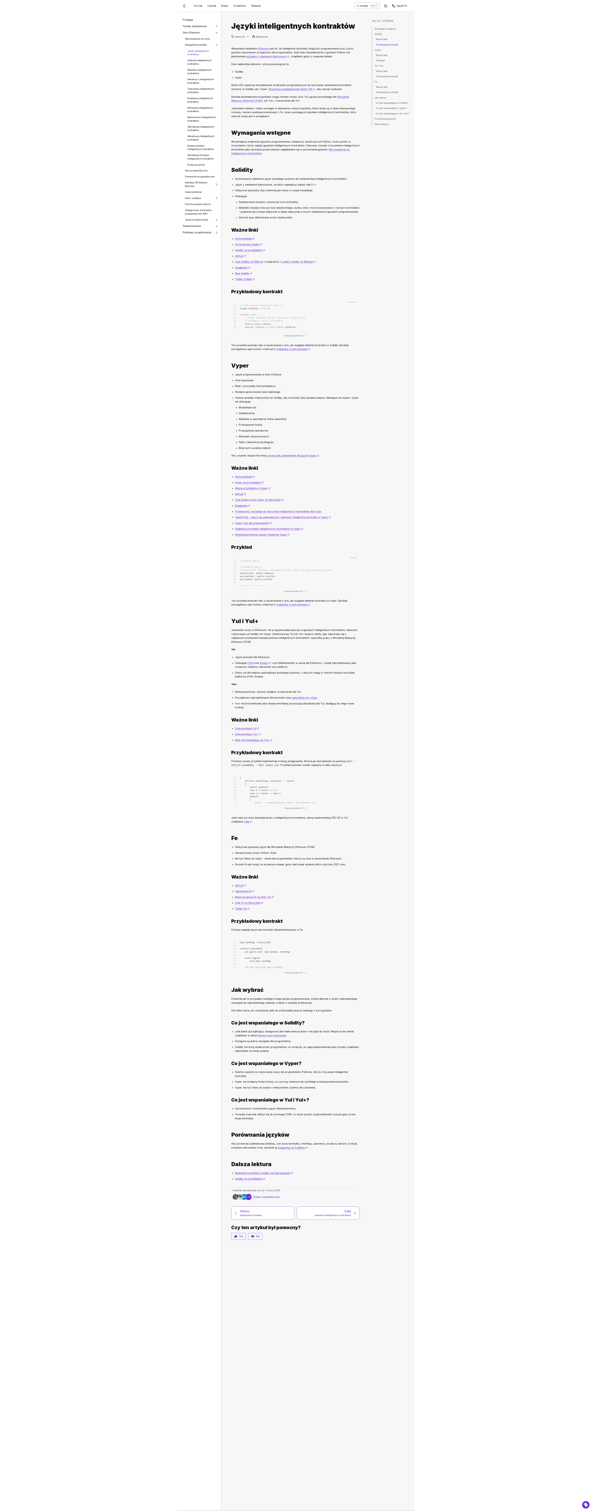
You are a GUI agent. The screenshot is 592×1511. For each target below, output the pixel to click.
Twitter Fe (242, 908)
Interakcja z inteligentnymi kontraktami (200, 81)
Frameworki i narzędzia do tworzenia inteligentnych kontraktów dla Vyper (278, 511)
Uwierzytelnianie (193, 192)
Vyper (378, 50)
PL (401, 5)
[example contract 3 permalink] (230, 921)
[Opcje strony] (248, 36)
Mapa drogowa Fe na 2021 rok (254, 897)
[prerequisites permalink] (230, 132)
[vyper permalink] (230, 365)
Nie (258, 1236)
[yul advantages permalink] (230, 1100)
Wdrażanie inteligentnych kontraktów (200, 109)
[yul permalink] (230, 621)
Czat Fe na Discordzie (249, 902)
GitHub (240, 256)
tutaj (248, 821)
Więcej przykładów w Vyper (252, 488)
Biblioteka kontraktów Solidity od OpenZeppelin (264, 1173)
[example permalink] (230, 547)
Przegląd (188, 19)
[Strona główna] (184, 5)
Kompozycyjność (196, 164)
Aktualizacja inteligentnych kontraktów (200, 138)
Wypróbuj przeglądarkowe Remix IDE (292, 89)
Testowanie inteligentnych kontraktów (200, 91)
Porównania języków (385, 118)
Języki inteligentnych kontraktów (198, 53)
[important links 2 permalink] (230, 720)
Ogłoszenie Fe (244, 891)
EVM (250, 663)
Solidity (378, 34)
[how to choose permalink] (230, 990)
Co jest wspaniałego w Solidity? (392, 103)
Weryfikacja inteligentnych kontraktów (200, 128)
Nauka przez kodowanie (272, 1035)
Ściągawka (242, 267)
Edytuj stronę (260, 37)
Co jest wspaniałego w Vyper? (391, 108)
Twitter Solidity (245, 279)
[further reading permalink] (230, 1164)
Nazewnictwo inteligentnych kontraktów (201, 119)
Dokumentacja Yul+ (248, 734)
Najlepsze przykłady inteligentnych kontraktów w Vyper (269, 528)
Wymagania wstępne (385, 28)
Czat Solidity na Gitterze (250, 261)
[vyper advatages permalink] (230, 1063)
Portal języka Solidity (248, 244)
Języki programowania (196, 219)
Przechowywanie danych (198, 204)
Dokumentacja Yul (247, 728)
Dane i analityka (193, 198)
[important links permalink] (230, 230)
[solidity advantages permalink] (230, 1023)
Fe (376, 81)
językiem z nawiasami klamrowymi (268, 56)
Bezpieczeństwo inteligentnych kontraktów (200, 147)
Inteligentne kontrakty (196, 44)
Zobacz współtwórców (266, 1196)
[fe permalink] (230, 838)
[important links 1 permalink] (230, 468)
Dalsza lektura (382, 124)
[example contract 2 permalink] (230, 753)
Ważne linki (381, 39)
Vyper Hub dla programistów (253, 523)
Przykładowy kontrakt (387, 44)
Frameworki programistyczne (200, 176)
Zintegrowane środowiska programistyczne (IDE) (198, 212)
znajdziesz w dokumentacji (293, 349)
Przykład (380, 60)
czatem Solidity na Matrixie (299, 261)
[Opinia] (586, 1505)
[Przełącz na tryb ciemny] (386, 6)
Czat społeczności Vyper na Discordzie (259, 499)
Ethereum (263, 48)
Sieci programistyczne (196, 170)
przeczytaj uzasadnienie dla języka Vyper (293, 455)
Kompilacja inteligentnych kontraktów (200, 100)
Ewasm (265, 663)
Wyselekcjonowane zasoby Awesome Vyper (262, 534)
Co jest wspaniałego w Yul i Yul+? (392, 113)
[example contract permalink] (230, 292)
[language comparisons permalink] (230, 1134)
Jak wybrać (380, 97)
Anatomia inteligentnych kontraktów (199, 62)
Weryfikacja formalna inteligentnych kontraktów (200, 157)
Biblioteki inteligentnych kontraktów (199, 72)
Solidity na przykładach (250, 250)
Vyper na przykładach (249, 482)
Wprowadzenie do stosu (197, 38)
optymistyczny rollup (304, 697)
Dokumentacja (245, 238)
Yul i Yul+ (379, 65)
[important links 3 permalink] (230, 877)
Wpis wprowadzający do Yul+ (253, 740)
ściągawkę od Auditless (293, 1147)
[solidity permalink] (230, 170)
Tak (241, 1236)
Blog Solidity (243, 273)
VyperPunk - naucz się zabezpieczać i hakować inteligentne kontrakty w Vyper (283, 517)
